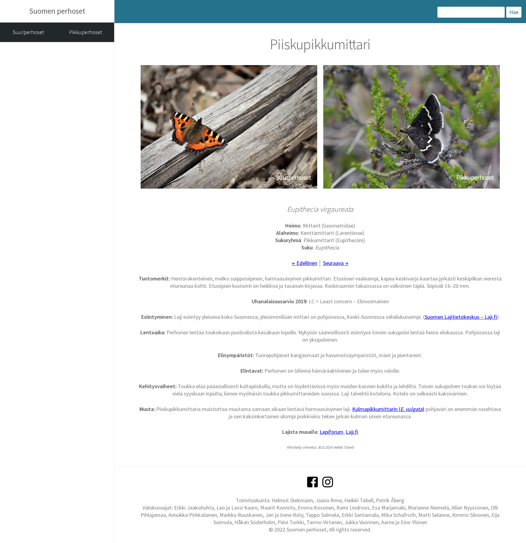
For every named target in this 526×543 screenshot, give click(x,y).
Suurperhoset (28, 32)
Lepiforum (331, 431)
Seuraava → (335, 262)
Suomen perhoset (57, 11)
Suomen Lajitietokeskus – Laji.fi (461, 316)
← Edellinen (304, 262)
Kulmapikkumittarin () (388, 409)
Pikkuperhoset (85, 32)
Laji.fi (352, 431)
